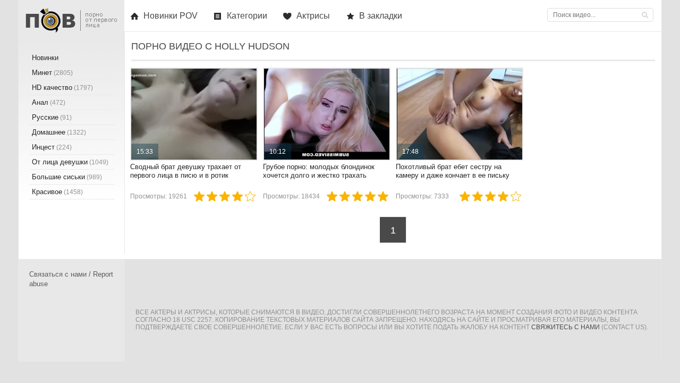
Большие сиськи (67, 177)
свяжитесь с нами (565, 327)
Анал (48, 102)
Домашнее (59, 132)
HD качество (62, 87)
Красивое (57, 192)
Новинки (45, 58)
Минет (52, 73)
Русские (52, 117)
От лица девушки (70, 162)
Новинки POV (170, 15)
